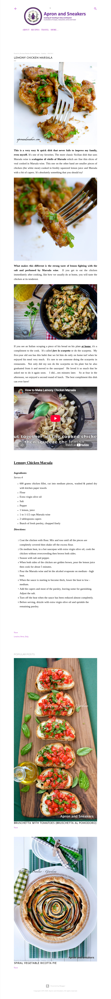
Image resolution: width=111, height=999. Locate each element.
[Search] (95, 8)
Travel (45, 29)
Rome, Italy (24, 636)
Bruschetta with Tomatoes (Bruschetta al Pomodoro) (55, 823)
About (26, 29)
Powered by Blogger (57, 986)
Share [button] (16, 632)
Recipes (35, 29)
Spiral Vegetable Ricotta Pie (35, 963)
